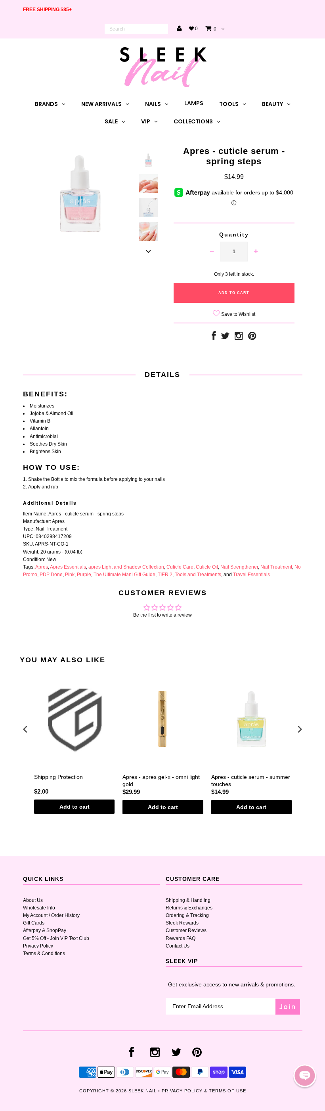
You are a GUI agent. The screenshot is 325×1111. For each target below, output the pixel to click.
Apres (41, 567)
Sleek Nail (142, 1090)
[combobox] (136, 29)
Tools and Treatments (198, 574)
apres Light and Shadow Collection (126, 567)
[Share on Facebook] (214, 337)
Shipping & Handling (188, 900)
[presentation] (25, 729)
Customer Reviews (186, 930)
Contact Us (177, 946)
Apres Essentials (68, 567)
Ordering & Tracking (187, 915)
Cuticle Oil (207, 567)
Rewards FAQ (180, 938)
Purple (84, 574)
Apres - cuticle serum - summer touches (250, 780)
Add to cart (74, 806)
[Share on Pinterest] (252, 337)
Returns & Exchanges (189, 908)
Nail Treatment (276, 567)
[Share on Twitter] (225, 337)
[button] (304, 1075)
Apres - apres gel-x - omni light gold (161, 780)
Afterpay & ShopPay (44, 930)
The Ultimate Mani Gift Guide (124, 574)
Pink (70, 574)
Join (287, 1006)
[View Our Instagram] (239, 337)
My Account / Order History (51, 915)
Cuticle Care (179, 567)
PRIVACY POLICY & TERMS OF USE (204, 1090)
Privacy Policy (38, 946)
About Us (33, 900)
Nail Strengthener (239, 567)
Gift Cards (33, 923)
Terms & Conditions (44, 953)
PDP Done (51, 574)
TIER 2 (165, 574)
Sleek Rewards (182, 923)
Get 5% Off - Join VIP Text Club (56, 938)
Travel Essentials (251, 574)
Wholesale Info (39, 908)
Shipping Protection (58, 777)
